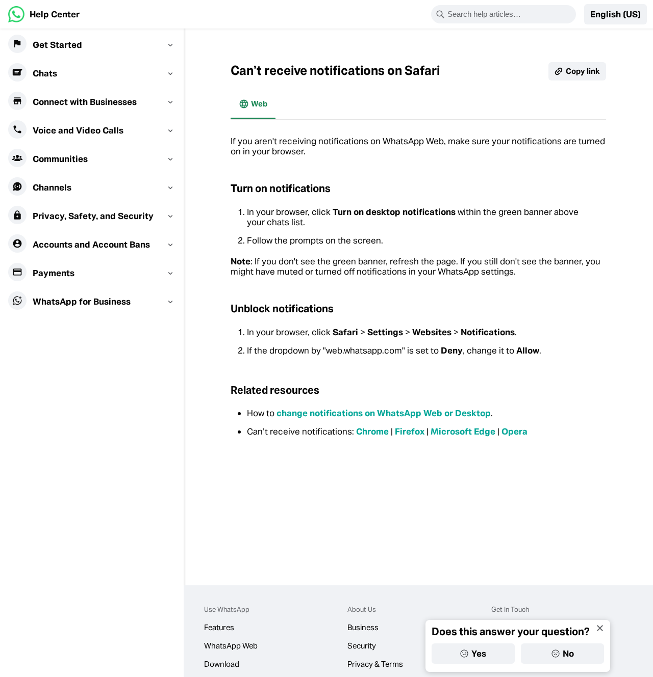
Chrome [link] (372, 431)
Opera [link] (514, 431)
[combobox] (510, 14)
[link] (44, 14)
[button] (615, 14)
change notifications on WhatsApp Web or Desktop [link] (384, 413)
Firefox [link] (409, 431)
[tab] (253, 104)
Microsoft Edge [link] (463, 431)
